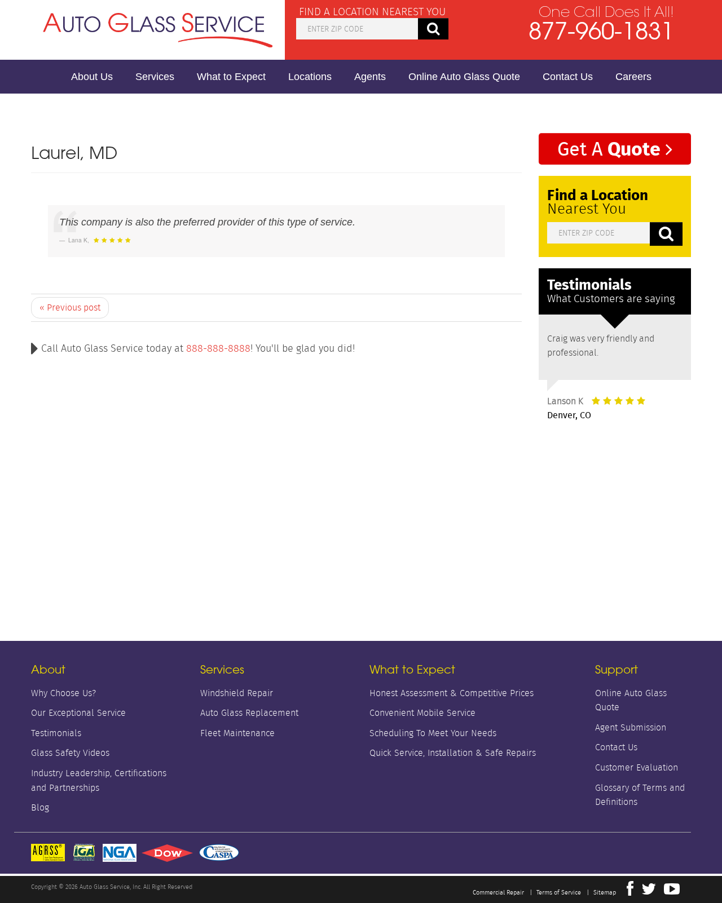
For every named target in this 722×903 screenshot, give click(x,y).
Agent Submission (630, 727)
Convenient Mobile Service (422, 712)
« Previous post (69, 307)
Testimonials (56, 733)
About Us (92, 76)
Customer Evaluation (636, 767)
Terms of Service (558, 892)
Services (154, 76)
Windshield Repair (236, 693)
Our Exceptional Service (78, 712)
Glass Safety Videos (70, 752)
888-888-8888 (218, 348)
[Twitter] (648, 891)
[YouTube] (672, 891)
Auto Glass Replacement (249, 712)
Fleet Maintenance (237, 733)
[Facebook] (630, 891)
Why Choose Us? (63, 693)
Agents (370, 76)
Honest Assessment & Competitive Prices (451, 693)
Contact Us (568, 76)
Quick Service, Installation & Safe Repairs (452, 752)
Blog (40, 807)
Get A (609, 148)
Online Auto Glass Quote (464, 76)
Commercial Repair (498, 892)
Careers (633, 76)
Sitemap (604, 892)
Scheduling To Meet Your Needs (432, 733)
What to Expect (231, 76)
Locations (310, 76)
